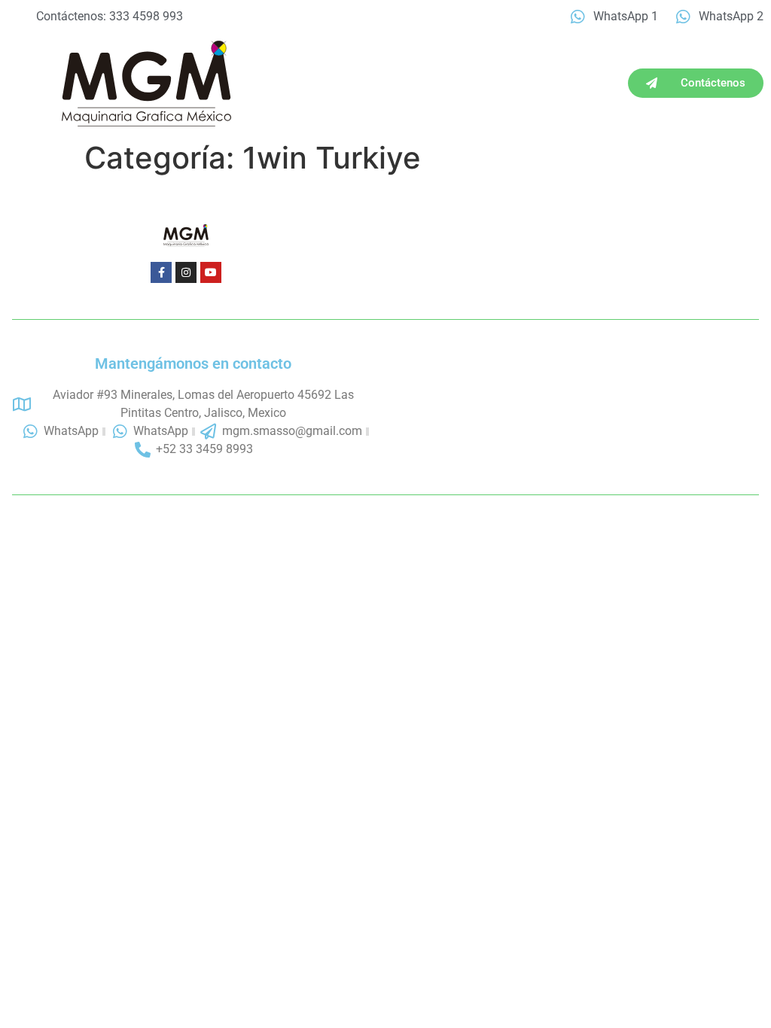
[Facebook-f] (161, 272)
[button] (27, 83)
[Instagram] (186, 272)
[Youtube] (210, 272)
